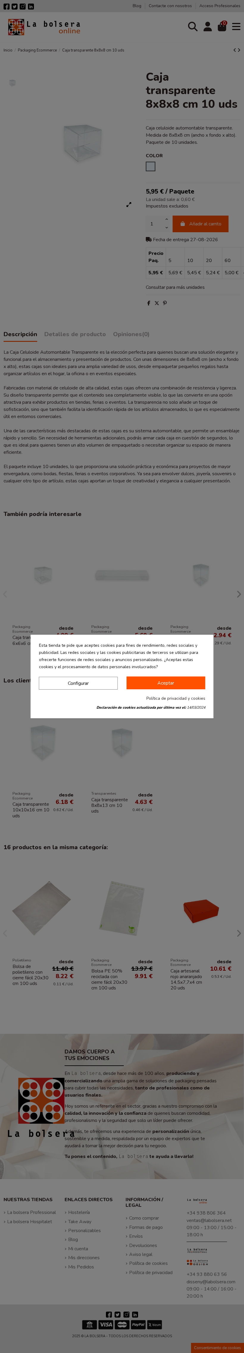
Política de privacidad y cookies (175, 698)
